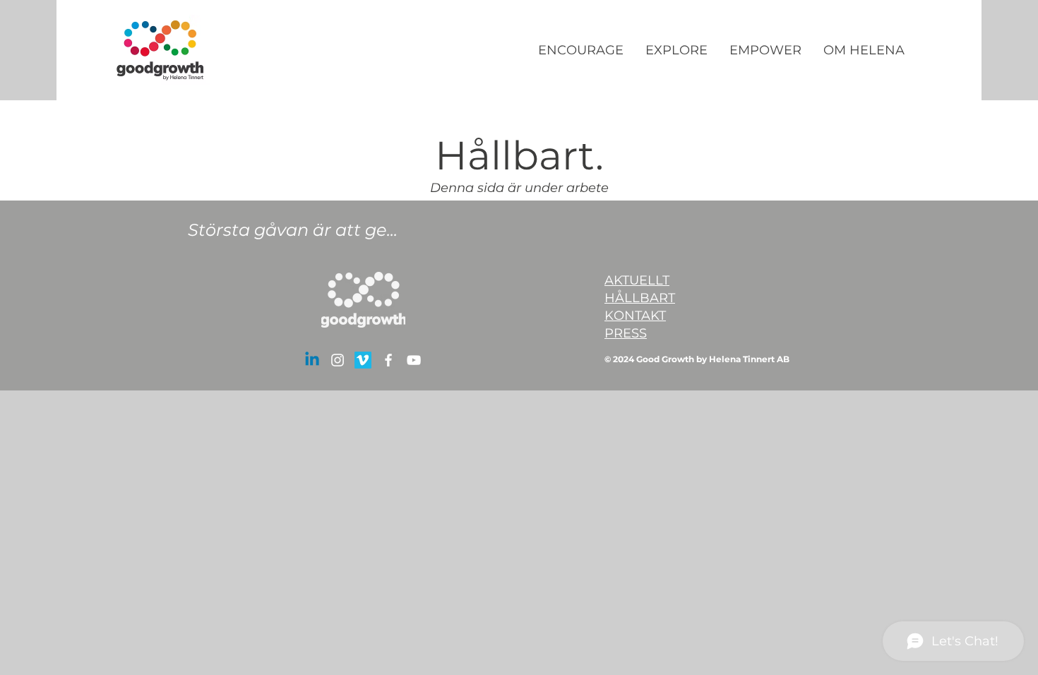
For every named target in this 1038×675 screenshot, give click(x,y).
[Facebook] (388, 360)
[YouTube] (413, 360)
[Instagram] (337, 360)
